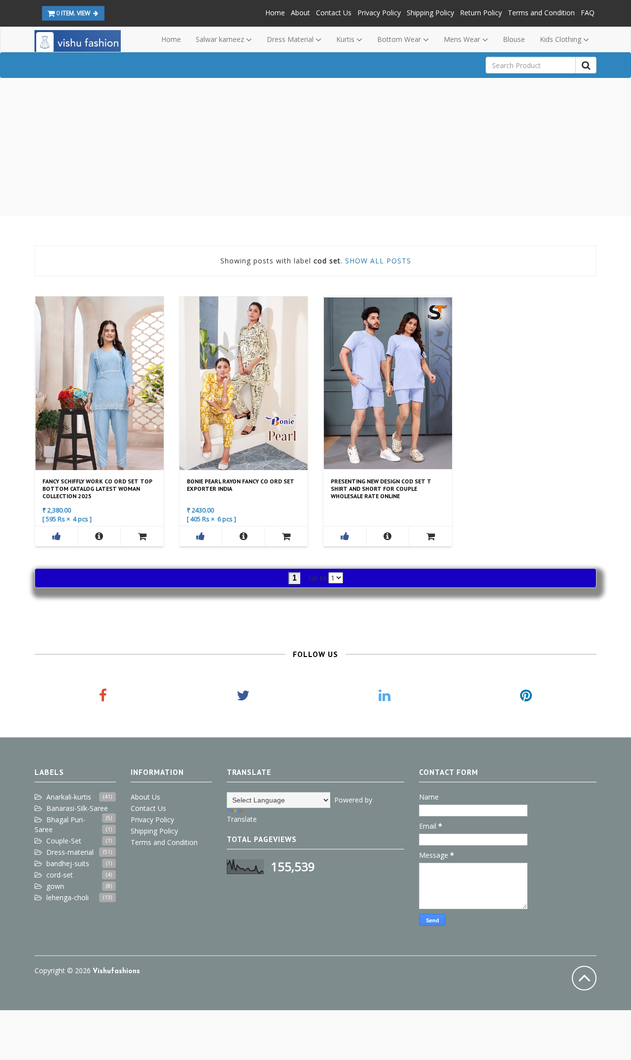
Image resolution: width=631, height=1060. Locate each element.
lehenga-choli (67, 897)
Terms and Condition (541, 12)
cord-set (59, 874)
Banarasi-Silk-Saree (77, 808)
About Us (145, 797)
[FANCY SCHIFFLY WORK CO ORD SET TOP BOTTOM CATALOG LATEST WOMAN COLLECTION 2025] (99, 536)
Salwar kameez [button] (221, 39)
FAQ (588, 12)
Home (275, 12)
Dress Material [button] (291, 39)
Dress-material (70, 852)
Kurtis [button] (346, 39)
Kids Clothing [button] (561, 39)
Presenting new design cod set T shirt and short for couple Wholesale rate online (381, 488)
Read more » (98, 382)
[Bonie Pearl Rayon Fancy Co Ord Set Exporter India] (243, 536)
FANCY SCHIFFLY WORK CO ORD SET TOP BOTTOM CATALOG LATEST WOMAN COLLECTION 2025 (97, 488)
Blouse (514, 39)
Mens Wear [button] (463, 39)
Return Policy (481, 12)
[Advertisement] (315, 147)
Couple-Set (63, 840)
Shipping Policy (430, 12)
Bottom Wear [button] (400, 39)
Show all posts (378, 260)
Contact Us (333, 12)
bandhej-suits (67, 863)
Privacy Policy (379, 12)
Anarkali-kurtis (68, 797)
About (300, 12)
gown (55, 886)
